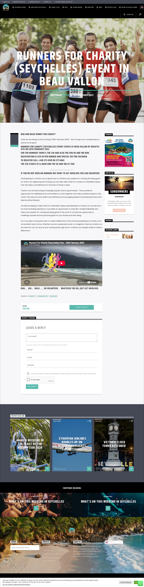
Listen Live (130, 14)
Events (14, 421)
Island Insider (77, 7)
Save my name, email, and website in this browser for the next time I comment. (63, 373)
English (111, 542)
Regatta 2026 (111, 7)
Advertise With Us (19, 2)
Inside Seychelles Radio (129, 7)
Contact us (47, 2)
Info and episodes (119, 210)
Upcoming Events (20, 7)
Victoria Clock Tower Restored (114, 444)
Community (43, 296)
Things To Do (55, 7)
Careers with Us (35, 2)
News (72, 47)
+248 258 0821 (48, 550)
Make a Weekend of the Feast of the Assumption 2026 (30, 444)
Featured (57, 421)
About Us (6, 2)
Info (66, 7)
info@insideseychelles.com (53, 554)
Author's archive (81, 307)
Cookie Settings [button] (125, 582)
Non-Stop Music (112, 235)
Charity (32, 296)
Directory (90, 7)
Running (53, 296)
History (98, 421)
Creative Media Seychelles (64, 2)
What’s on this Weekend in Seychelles (36, 501)
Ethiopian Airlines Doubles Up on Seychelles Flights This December (72, 444)
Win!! (100, 7)
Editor (65, 95)
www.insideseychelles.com (53, 547)
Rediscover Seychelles (38, 7)
